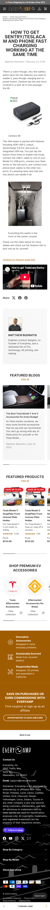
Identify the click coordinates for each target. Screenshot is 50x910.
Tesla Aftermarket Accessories (12, 603)
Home (5, 17)
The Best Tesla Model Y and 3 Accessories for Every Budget (22, 415)
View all (25, 379)
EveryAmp (13, 894)
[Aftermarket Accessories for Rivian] (34, 586)
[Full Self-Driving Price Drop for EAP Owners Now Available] (46, 906)
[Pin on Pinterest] (26, 298)
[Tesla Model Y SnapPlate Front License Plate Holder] (12, 496)
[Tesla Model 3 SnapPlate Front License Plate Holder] (34, 496)
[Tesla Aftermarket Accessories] (12, 586)
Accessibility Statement (12, 898)
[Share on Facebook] (20, 298)
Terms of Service (9, 901)
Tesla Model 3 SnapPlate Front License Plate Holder (33, 515)
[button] (45, 9)
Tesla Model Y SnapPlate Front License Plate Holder (11, 515)
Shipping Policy (25, 901)
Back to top (25, 735)
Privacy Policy (29, 898)
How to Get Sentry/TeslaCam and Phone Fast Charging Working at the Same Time (24, 19)
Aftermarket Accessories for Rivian (35, 603)
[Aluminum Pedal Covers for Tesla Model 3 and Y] (4, 906)
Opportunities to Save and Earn (25, 718)
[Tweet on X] (14, 298)
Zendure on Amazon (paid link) (19, 259)
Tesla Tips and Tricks (18, 17)
